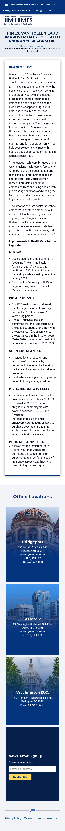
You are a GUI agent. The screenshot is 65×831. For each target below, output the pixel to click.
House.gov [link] (50, 818)
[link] (5, 4)
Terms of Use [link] (32, 818)
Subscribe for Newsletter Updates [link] (32, 4)
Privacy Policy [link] (13, 818)
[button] (37, 11)
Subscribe (20, 776)
